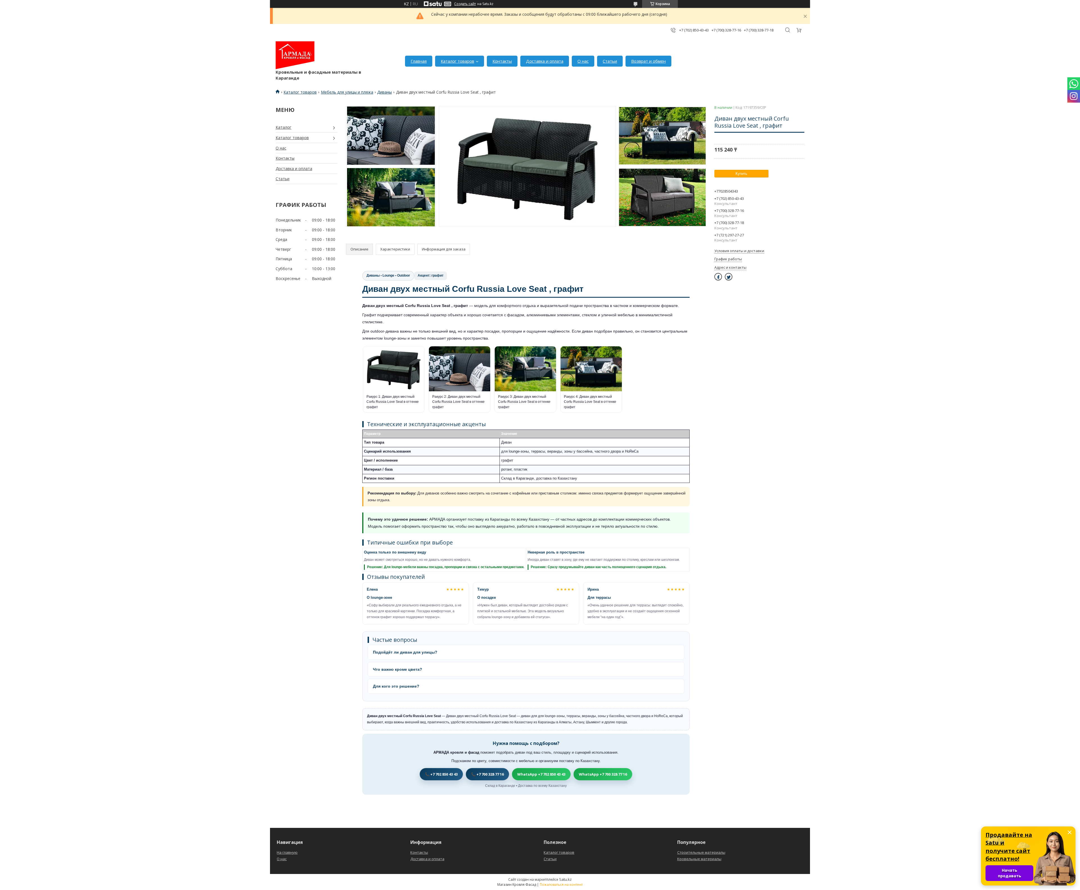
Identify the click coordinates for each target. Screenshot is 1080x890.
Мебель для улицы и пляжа (347, 92)
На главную (287, 852)
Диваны (384, 92)
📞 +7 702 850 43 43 (441, 774)
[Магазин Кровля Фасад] (295, 55)
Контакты (502, 61)
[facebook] (718, 277)
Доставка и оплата (544, 61)
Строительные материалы (701, 852)
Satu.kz (565, 879)
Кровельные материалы (699, 858)
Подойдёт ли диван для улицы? (405, 652)
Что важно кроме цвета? (397, 669)
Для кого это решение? (396, 686)
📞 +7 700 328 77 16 (487, 774)
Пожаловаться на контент (561, 884)
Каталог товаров (457, 61)
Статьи (610, 61)
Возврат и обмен (648, 61)
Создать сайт (465, 4)
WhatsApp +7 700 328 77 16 (603, 774)
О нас (583, 61)
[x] (728, 277)
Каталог (283, 127)
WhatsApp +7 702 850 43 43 (541, 774)
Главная (419, 61)
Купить (741, 173)
